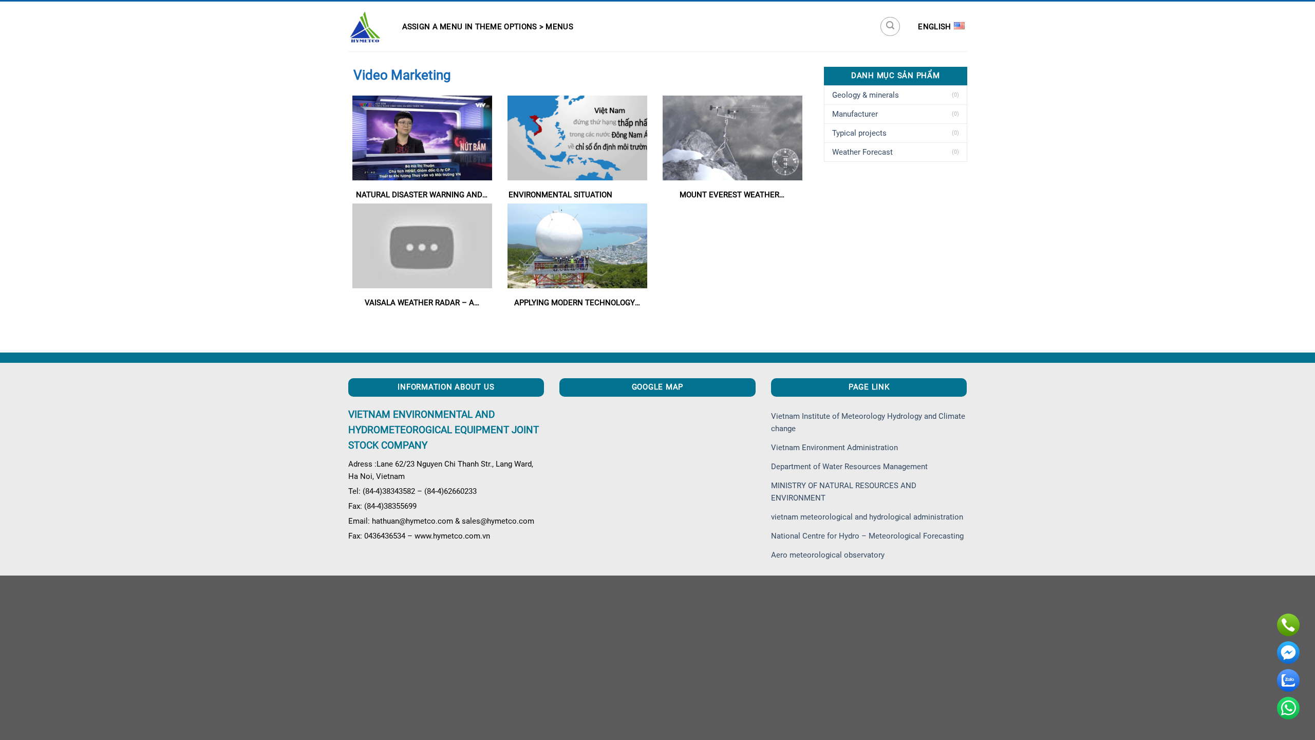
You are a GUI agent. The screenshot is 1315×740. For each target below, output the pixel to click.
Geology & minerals (865, 95)
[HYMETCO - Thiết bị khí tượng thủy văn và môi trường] (365, 26)
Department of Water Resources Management (849, 466)
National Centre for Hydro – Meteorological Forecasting (867, 536)
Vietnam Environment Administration (834, 447)
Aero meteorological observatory (828, 555)
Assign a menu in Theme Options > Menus (487, 26)
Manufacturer (855, 114)
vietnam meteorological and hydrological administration (867, 517)
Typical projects (859, 133)
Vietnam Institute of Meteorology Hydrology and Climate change (868, 422)
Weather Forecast (862, 152)
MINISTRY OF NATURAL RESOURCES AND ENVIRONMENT (843, 492)
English (934, 26)
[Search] (890, 26)
